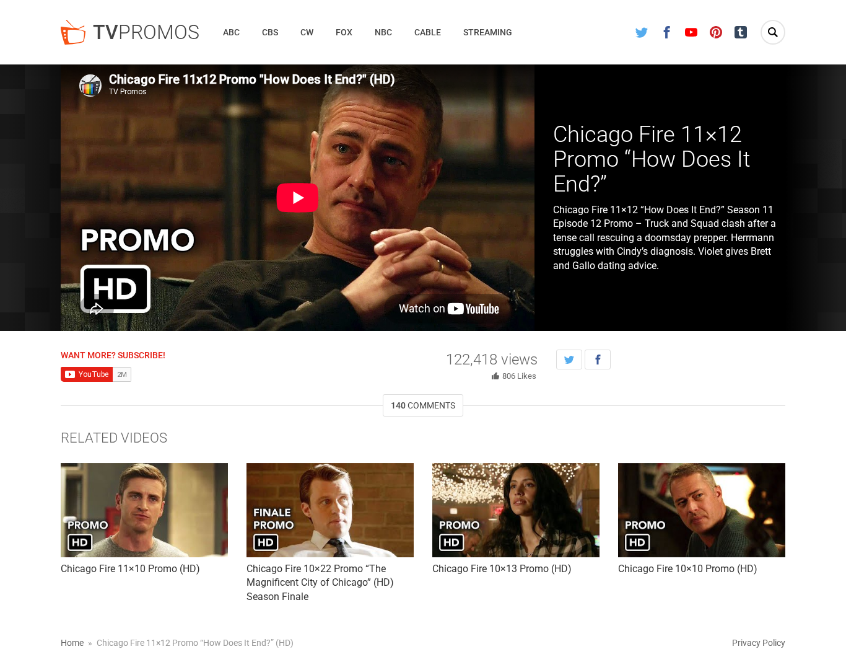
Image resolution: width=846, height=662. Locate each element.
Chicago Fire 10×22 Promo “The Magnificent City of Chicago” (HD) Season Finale (320, 582)
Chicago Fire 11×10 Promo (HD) (130, 569)
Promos (146, 32)
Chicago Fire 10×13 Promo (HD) (502, 569)
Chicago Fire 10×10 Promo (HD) (687, 569)
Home (72, 643)
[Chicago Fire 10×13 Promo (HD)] (516, 510)
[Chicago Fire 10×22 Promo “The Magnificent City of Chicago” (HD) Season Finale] (330, 510)
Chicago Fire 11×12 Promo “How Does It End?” (652, 158)
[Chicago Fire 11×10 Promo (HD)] (144, 510)
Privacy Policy (758, 643)
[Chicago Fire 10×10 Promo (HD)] (701, 510)
